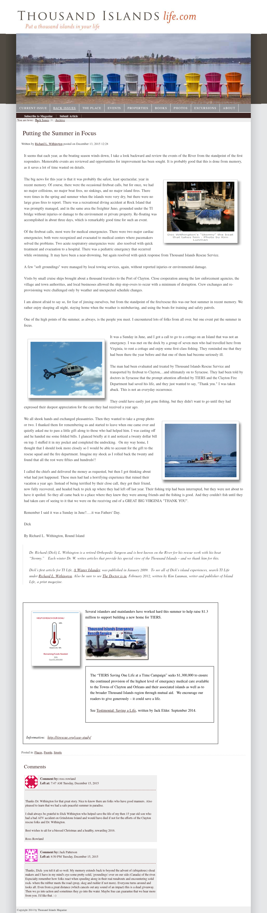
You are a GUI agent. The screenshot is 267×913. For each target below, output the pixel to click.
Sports (58, 752)
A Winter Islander (87, 569)
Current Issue (33, 108)
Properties (138, 108)
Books (161, 108)
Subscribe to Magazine (38, 116)
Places (38, 752)
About (229, 108)
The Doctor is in (114, 575)
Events (114, 108)
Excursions (205, 108)
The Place (91, 108)
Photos (181, 108)
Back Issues (64, 108)
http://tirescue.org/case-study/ (69, 737)
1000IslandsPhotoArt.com (227, 102)
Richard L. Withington (49, 144)
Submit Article (69, 116)
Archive (29, 122)
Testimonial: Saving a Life (116, 710)
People (48, 752)
